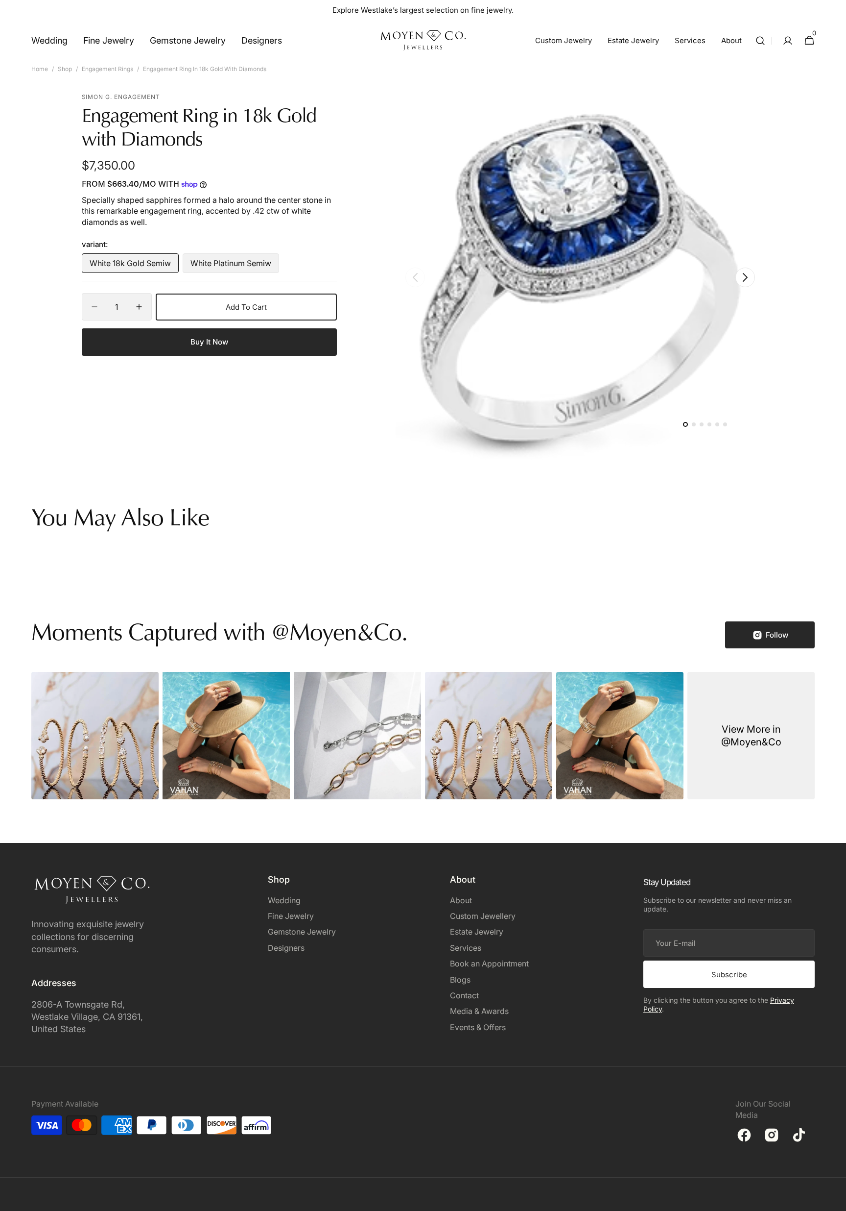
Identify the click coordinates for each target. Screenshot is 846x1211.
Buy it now (209, 341)
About (461, 900)
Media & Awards (479, 1011)
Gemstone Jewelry (302, 932)
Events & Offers (478, 1027)
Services (465, 948)
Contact (464, 995)
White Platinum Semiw (231, 265)
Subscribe (729, 974)
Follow (777, 635)
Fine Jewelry (291, 916)
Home (39, 69)
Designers (286, 948)
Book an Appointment (489, 963)
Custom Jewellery (483, 916)
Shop (65, 69)
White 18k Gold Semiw (131, 265)
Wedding (284, 900)
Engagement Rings (107, 69)
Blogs (460, 980)
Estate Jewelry (476, 932)
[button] (760, 40)
